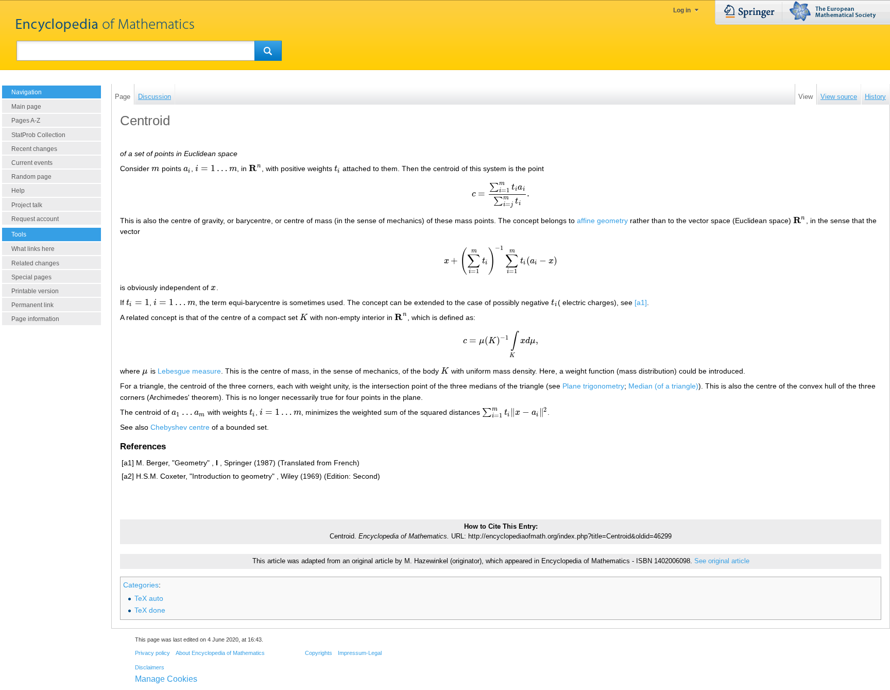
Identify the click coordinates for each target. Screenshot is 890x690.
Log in (682, 10)
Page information (35, 319)
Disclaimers (149, 667)
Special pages (31, 277)
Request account (35, 219)
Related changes (35, 263)
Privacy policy (152, 653)
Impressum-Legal (360, 653)
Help (18, 190)
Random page (31, 176)
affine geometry (602, 220)
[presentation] (155, 168)
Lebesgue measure (189, 371)
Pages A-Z (25, 120)
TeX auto (148, 598)
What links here (33, 249)
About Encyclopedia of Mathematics (220, 653)
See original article (721, 561)
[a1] (641, 302)
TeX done (149, 610)
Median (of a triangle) (663, 386)
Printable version (35, 291)
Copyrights (318, 653)
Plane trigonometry (593, 386)
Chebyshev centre (180, 427)
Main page (26, 106)
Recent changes (34, 149)
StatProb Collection (38, 135)
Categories (141, 585)
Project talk (26, 205)
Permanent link (32, 305)
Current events (32, 162)
